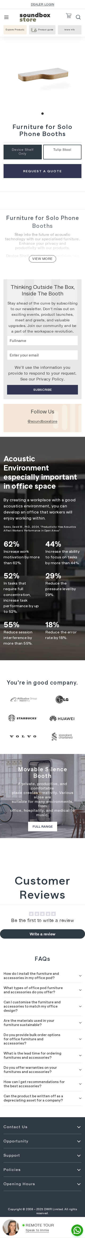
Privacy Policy (50, 379)
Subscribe (42, 389)
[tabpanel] (42, 75)
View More (42, 259)
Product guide (45, 29)
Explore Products (15, 29)
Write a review (42, 934)
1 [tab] (42, 113)
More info (72, 30)
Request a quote (42, 171)
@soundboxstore (42, 421)
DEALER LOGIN (42, 4)
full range (43, 826)
